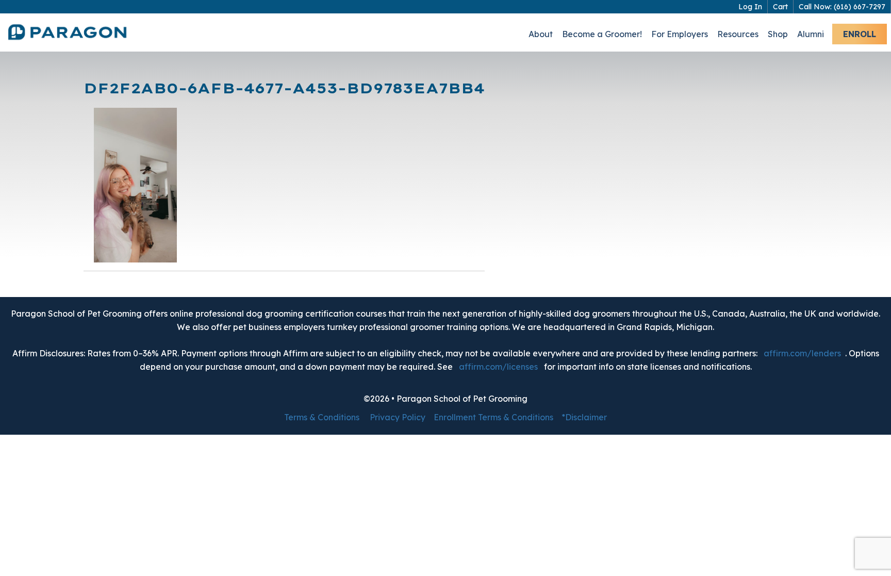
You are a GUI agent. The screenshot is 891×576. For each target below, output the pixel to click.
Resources (737, 34)
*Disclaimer (584, 417)
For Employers (679, 34)
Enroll (859, 34)
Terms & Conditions (321, 417)
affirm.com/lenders (802, 353)
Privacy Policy (397, 417)
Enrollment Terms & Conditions (493, 417)
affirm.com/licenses (498, 366)
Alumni (810, 34)
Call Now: (842, 6)
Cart (780, 6)
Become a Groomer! (602, 34)
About (541, 34)
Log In (750, 6)
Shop (778, 34)
